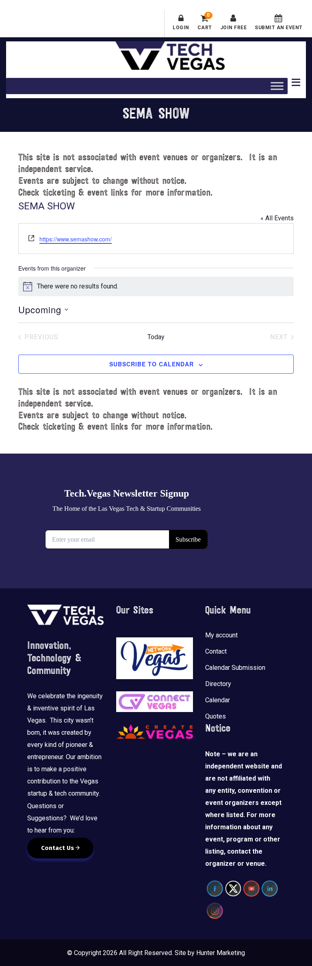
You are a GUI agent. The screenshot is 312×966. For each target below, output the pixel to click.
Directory (218, 684)
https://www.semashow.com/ (75, 239)
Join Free (233, 27)
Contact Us (58, 848)
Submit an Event (279, 27)
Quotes (215, 716)
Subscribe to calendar (151, 364)
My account (221, 635)
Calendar (217, 700)
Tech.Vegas (170, 55)
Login (181, 27)
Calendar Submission (235, 667)
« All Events (277, 218)
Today (156, 337)
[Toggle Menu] (277, 86)
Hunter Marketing (220, 953)
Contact (216, 651)
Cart (204, 22)
